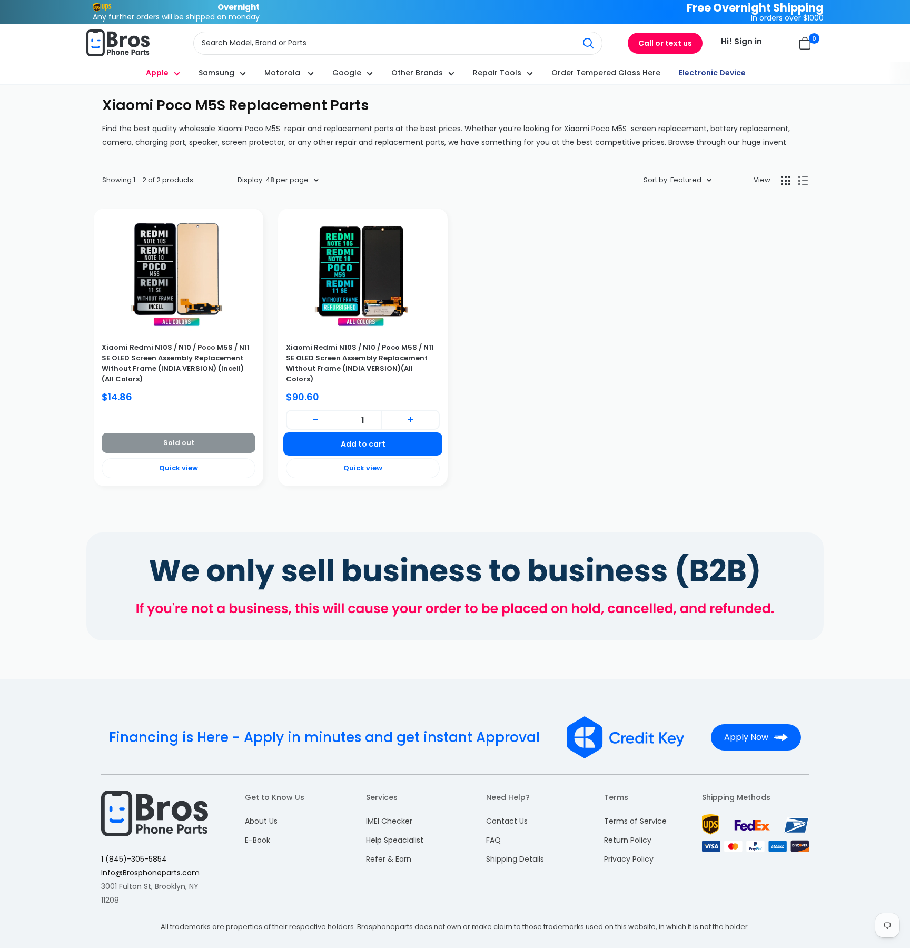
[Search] (589, 43)
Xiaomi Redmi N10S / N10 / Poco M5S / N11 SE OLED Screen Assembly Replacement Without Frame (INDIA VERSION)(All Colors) (360, 363)
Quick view (178, 468)
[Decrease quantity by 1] (315, 420)
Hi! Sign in (741, 41)
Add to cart (363, 444)
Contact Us (507, 821)
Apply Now (746, 737)
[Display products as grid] (785, 180)
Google (346, 72)
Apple (157, 72)
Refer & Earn (388, 859)
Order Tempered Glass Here (605, 72)
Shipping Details (515, 859)
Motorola (283, 72)
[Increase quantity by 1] (410, 420)
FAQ (493, 840)
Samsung (216, 72)
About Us (261, 821)
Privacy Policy (629, 859)
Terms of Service (635, 821)
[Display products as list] (803, 180)
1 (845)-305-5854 (134, 859)
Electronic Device (712, 72)
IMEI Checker (389, 821)
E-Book (257, 840)
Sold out (178, 443)
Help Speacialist (394, 840)
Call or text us (665, 43)
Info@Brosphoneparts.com (150, 872)
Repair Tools (497, 72)
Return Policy (627, 840)
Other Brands (417, 72)
